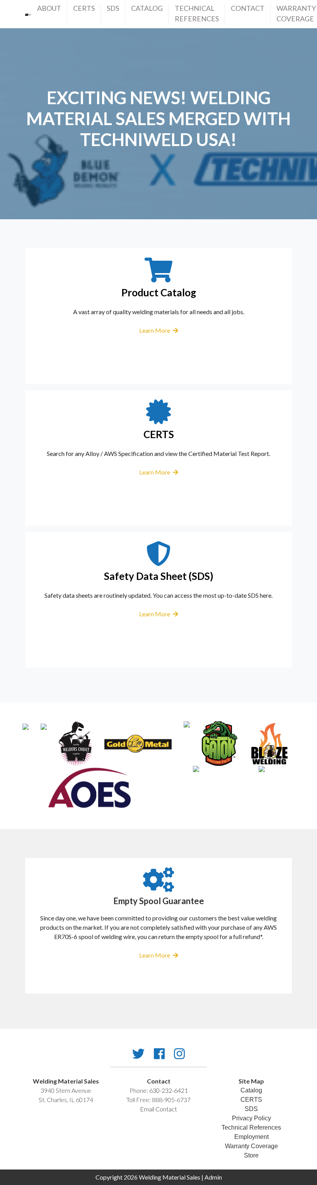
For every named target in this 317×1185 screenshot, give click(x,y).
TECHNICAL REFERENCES (197, 13)
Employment (251, 1136)
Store (251, 1155)
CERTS (84, 8)
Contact (247, 8)
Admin (213, 1177)
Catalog (147, 8)
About (49, 8)
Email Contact (158, 1109)
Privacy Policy (251, 1118)
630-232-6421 (168, 1090)
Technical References (251, 1127)
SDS (113, 8)
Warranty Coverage (296, 13)
